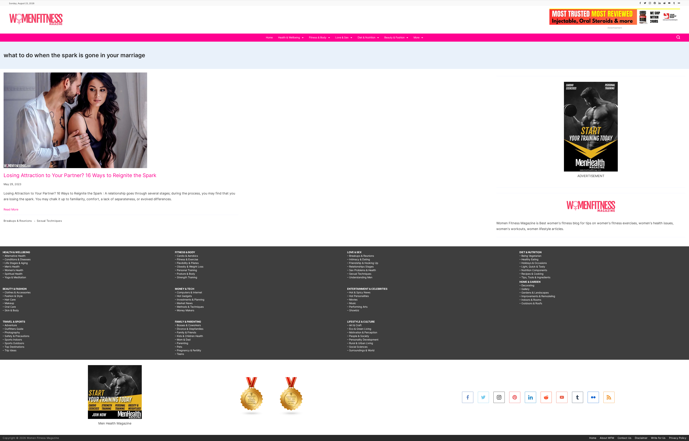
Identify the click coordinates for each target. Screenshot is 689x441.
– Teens (179, 353)
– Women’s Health (13, 270)
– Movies (352, 299)
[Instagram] (650, 3)
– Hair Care (9, 299)
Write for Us (658, 437)
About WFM (607, 437)
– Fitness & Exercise (186, 259)
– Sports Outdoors (13, 343)
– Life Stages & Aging (15, 262)
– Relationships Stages (360, 266)
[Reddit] (664, 3)
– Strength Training (186, 277)
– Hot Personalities (358, 295)
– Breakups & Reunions (360, 255)
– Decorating (526, 285)
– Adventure (10, 325)
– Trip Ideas (9, 350)
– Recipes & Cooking (531, 273)
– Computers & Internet (188, 292)
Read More (11, 209)
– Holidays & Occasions (533, 262)
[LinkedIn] (659, 3)
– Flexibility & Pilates (187, 262)
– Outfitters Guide (13, 328)
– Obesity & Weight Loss (189, 266)
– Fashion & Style (13, 295)
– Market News (184, 303)
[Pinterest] (655, 3)
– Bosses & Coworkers (188, 325)
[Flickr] (679, 3)
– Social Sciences (357, 346)
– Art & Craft (354, 325)
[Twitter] (645, 3)
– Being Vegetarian (530, 255)
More (417, 37)
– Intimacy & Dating (358, 259)
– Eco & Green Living (359, 328)
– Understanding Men (359, 277)
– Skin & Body (11, 310)
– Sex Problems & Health (361, 270)
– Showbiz (353, 310)
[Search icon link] (677, 37)
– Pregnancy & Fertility (188, 350)
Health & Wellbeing (289, 37)
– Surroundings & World (360, 350)
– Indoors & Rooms (530, 299)
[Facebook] (640, 3)
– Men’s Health (11, 266)
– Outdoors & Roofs (530, 303)
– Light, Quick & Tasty (532, 266)
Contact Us (624, 437)
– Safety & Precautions (16, 335)
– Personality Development (362, 339)
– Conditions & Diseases (17, 259)
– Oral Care (9, 306)
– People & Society (358, 335)
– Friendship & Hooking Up (362, 262)
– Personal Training (186, 270)
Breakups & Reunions (18, 220)
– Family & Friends (185, 332)
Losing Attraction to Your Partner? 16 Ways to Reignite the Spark (80, 175)
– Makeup (8, 303)
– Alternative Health (14, 255)
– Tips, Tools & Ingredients (534, 277)
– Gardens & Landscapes (534, 292)
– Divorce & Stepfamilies (189, 328)
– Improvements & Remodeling (537, 296)
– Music (351, 303)
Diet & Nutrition (366, 37)
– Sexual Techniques (359, 273)
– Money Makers (184, 310)
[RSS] (609, 397)
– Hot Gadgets (183, 295)
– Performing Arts (357, 306)
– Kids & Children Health (189, 335)
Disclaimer (641, 437)
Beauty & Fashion (394, 37)
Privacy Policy (677, 437)
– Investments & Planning (189, 299)
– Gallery (524, 288)
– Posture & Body (185, 273)
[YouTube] (669, 3)
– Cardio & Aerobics (186, 255)
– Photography (11, 332)
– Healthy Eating (528, 259)
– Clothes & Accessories (17, 292)
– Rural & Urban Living (360, 343)
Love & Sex (342, 37)
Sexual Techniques (49, 220)
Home (269, 37)
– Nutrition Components (533, 270)
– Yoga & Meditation (14, 277)
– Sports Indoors (12, 339)
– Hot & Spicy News (358, 292)
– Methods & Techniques (189, 306)
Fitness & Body (317, 37)
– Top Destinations (13, 346)
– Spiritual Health (12, 273)
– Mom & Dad (183, 339)
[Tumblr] (674, 3)
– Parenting (181, 343)
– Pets (178, 346)
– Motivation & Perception (362, 332)
